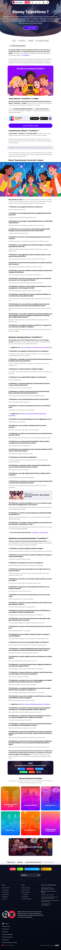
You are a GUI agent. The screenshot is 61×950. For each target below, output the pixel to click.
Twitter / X (40, 768)
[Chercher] (47, 2)
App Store (44, 118)
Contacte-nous (5, 929)
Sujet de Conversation (48, 885)
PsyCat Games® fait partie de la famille (47, 945)
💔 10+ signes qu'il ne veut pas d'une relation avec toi (50, 901)
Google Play (35, 118)
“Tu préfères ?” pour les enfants (39, 532)
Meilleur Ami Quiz (26, 887)
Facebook (22, 768)
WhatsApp (24, 772)
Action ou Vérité (6, 887)
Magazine (20, 862)
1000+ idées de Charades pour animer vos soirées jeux (35, 704)
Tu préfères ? (5, 896)
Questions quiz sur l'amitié (47, 894)
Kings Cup (4, 898)
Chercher (24, 875)
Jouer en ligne (31, 27)
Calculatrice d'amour (27, 898)
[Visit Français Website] (9, 914)
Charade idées (5, 894)
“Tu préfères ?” (26, 55)
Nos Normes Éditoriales (7, 934)
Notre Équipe (5, 931)
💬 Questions (30, 40)
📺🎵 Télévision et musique (42, 40)
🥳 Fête (14, 40)
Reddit (32, 772)
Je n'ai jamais (5, 890)
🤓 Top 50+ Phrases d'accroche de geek (49, 892)
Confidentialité (5, 939)
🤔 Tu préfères (21, 40)
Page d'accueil (11, 862)
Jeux (23, 885)
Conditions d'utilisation (7, 937)
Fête (3, 885)
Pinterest (31, 768)
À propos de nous (6, 926)
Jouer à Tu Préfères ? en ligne (30, 125)
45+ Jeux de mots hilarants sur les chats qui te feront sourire (49, 897)
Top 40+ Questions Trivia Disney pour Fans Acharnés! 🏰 (36, 347)
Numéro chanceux (26, 892)
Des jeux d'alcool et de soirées (33, 862)
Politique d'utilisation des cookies (9, 942)
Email (39, 772)
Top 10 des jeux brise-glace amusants (46, 904)
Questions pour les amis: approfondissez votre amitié (48, 888)
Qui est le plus (5, 892)
